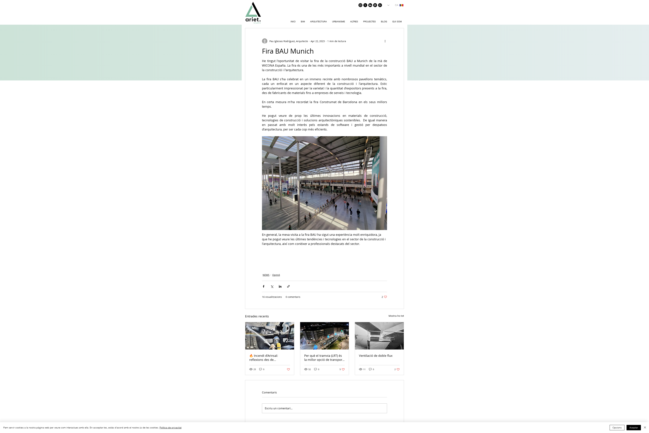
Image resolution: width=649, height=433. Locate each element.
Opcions (617, 427)
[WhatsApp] (380, 5)
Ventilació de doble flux (375, 356)
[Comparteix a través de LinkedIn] (280, 286)
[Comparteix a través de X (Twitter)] (271, 286)
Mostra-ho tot (396, 315)
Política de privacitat (171, 427)
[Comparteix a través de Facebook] (263, 286)
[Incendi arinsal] (269, 336)
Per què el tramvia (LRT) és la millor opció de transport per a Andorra (323, 358)
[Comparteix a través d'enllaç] (288, 286)
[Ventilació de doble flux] (379, 336)
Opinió (276, 274)
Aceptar (633, 427)
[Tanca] (645, 427)
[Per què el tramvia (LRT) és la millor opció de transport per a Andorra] (324, 336)
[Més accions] (385, 41)
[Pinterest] (375, 5)
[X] (365, 5)
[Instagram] (360, 5)
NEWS (266, 274)
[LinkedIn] (370, 5)
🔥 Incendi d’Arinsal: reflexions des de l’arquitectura (263, 358)
